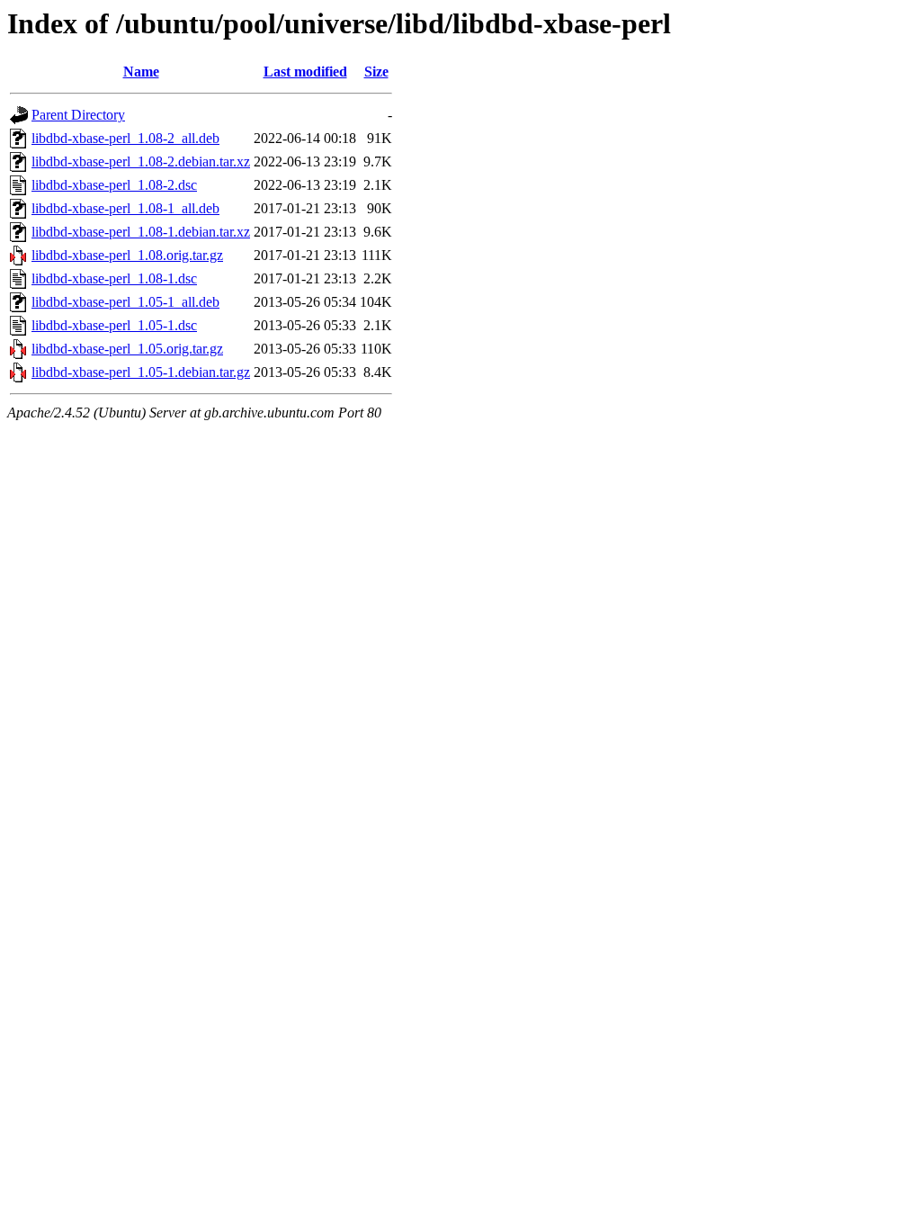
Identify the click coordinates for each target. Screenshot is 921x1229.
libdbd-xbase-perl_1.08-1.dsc (114, 278)
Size (376, 71)
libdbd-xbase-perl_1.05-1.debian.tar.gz (140, 372)
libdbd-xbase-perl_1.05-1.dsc (114, 325)
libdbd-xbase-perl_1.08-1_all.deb (125, 208)
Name (141, 71)
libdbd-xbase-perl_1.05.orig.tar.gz (127, 348)
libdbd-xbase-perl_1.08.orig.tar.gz (127, 255)
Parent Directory (78, 114)
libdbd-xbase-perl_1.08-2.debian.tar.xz (140, 161)
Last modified (305, 71)
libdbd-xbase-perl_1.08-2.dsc (114, 185)
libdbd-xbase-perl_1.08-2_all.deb (125, 138)
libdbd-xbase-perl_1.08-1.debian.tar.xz (140, 231)
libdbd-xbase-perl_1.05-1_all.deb (125, 301)
